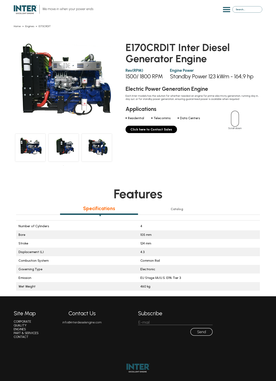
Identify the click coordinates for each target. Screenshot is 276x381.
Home (17, 26)
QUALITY (20, 325)
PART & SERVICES (26, 333)
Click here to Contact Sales (151, 129)
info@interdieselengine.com (82, 322)
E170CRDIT (45, 26)
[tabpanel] (30, 147)
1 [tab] (63, 165)
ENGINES (20, 329)
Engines (29, 26)
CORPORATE (22, 321)
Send (201, 331)
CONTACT (21, 337)
